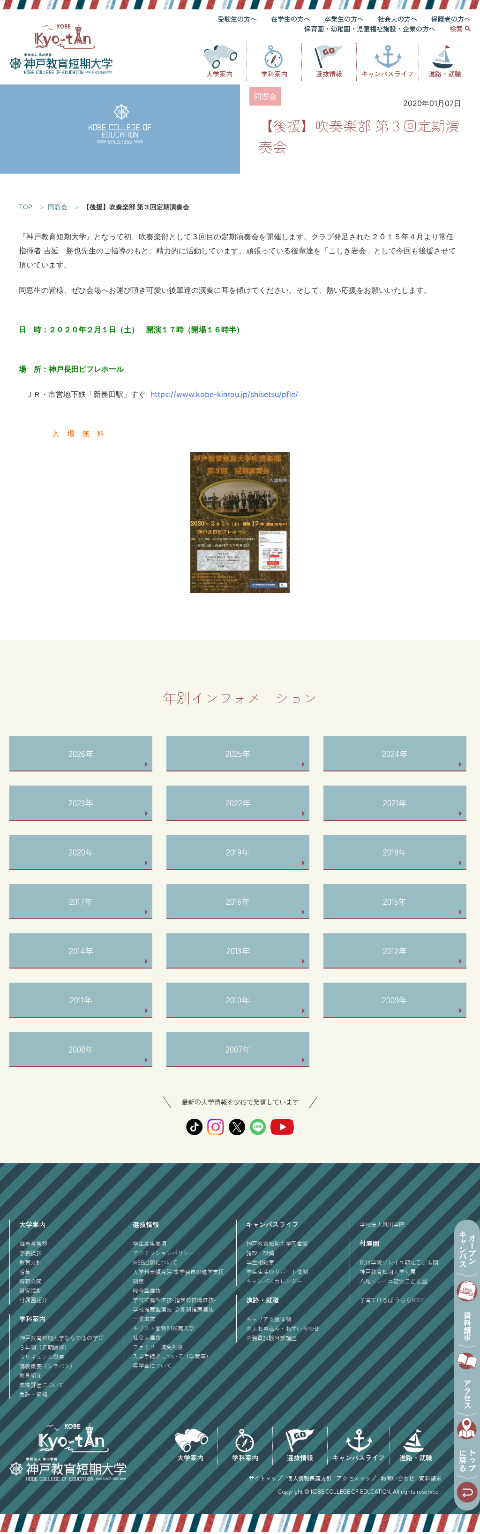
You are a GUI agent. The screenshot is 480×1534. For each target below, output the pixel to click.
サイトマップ (265, 1478)
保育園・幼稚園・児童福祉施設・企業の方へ (369, 28)
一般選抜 (144, 1318)
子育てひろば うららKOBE (392, 1300)
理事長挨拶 (33, 1243)
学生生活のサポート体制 (277, 1271)
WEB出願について (155, 1262)
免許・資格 (33, 1394)
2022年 (238, 802)
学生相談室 (260, 1262)
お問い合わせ (397, 1478)
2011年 (81, 999)
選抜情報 (329, 73)
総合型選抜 (147, 1290)
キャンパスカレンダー (274, 1281)
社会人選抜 (147, 1337)
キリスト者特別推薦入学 (164, 1328)
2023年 (80, 802)
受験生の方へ (237, 18)
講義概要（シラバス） (47, 1366)
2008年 (81, 1049)
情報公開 (30, 1281)
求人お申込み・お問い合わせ (282, 1328)
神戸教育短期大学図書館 (277, 1243)
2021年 (395, 802)
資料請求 (430, 1478)
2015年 (394, 901)
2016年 (238, 901)
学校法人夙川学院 (382, 1224)
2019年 (238, 852)
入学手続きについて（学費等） (172, 1356)
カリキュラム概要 (41, 1356)
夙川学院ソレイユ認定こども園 (399, 1262)
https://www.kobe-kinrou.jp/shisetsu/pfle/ (224, 394)
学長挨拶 (30, 1253)
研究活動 (30, 1290)
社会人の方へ (397, 18)
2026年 (81, 753)
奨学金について (152, 1365)
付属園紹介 (33, 1300)
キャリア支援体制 (268, 1319)
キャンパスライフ (387, 73)
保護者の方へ (451, 18)
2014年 (81, 950)
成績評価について (41, 1385)
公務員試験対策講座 (271, 1338)
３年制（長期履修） (44, 1347)
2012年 (395, 950)
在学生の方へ (290, 18)
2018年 (395, 852)
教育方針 (30, 1262)
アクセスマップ (356, 1478)
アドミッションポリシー (164, 1253)
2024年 (395, 753)
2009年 (394, 999)
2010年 (238, 999)
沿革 (24, 1271)
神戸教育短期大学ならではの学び (61, 1338)
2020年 (81, 852)
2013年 (238, 950)
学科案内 (274, 73)
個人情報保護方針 (309, 1478)
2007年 (238, 1049)
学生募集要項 (149, 1243)
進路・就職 (444, 73)
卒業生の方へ (344, 18)
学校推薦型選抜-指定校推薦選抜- (174, 1300)
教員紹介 (30, 1375)
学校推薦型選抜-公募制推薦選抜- (174, 1309)
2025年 (237, 753)
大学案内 (219, 73)
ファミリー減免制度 (158, 1347)
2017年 (81, 901)
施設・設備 (260, 1253)
